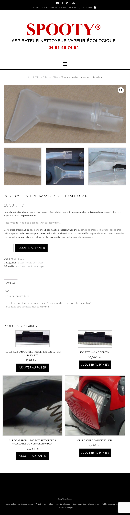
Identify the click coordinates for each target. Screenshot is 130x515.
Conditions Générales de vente (86, 504)
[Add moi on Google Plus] (67, 3)
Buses (57, 77)
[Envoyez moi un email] (57, 3)
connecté (26, 306)
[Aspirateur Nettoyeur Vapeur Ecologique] (65, 53)
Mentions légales (63, 504)
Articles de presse (25, 504)
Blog (51, 504)
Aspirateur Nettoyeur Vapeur (31, 266)
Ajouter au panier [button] (32, 367)
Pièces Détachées (44, 77)
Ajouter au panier (31, 248)
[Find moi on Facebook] (62, 3)
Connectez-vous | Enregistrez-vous (50, 7)
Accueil (31, 77)
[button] (65, 64)
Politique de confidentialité (113, 504)
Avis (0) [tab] (10, 282)
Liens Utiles (11, 504)
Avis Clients (41, 504)
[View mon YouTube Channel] (73, 3)
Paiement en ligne (65, 508)
